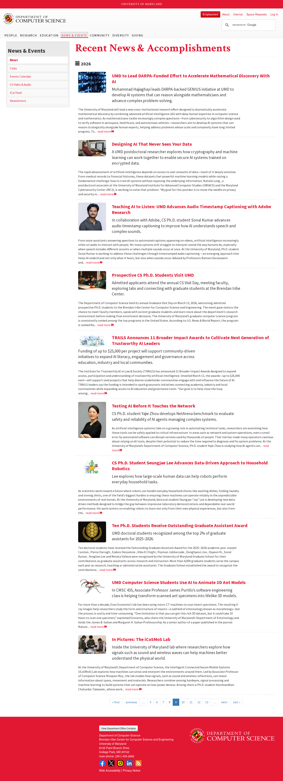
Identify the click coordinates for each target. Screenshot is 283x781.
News (14, 60)
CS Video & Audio (20, 84)
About (225, 14)
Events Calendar (20, 76)
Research (28, 35)
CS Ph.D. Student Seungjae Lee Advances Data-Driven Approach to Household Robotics (190, 466)
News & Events (74, 35)
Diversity (120, 35)
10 (183, 702)
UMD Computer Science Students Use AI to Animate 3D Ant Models (179, 582)
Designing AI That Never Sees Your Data (152, 144)
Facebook (102, 763)
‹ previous (131, 702)
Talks (13, 68)
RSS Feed (138, 763)
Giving (137, 35)
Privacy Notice (131, 770)
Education (49, 35)
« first (116, 702)
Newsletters (18, 101)
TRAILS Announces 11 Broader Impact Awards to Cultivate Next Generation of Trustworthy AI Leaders (190, 340)
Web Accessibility (110, 770)
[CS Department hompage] (232, 734)
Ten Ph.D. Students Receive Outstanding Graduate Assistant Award (180, 525)
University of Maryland (141, 4)
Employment (210, 14)
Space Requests (256, 14)
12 (198, 702)
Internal (238, 14)
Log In (274, 14)
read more (104, 131)
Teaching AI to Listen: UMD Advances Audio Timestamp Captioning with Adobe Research (191, 209)
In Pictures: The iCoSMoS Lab (141, 639)
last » (236, 702)
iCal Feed (16, 93)
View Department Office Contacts (118, 728)
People (10, 35)
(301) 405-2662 (124, 756)
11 (191, 702)
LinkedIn (129, 763)
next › (224, 702)
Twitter (111, 763)
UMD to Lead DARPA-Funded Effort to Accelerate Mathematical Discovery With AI (191, 79)
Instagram (120, 763)
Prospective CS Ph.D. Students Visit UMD (153, 275)
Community (99, 35)
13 (206, 702)
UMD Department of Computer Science (34, 18)
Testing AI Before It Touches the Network (153, 406)
